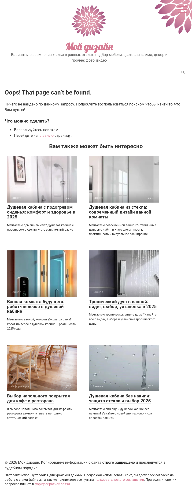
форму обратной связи (52, 484)
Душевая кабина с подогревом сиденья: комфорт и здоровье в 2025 (41, 212)
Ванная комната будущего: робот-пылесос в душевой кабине (35, 306)
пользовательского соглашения (119, 480)
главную (46, 135)
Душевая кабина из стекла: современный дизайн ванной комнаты (120, 212)
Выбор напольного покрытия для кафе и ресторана (38, 398)
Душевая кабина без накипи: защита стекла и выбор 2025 (120, 398)
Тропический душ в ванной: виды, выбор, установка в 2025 (123, 304)
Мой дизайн (89, 46)
